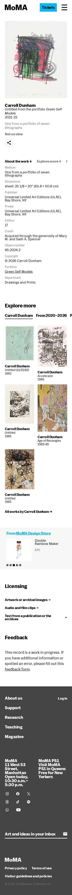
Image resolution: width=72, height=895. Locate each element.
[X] (30, 793)
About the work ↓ (18, 161)
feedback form (17, 669)
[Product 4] (17, 565)
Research (14, 717)
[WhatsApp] (8, 809)
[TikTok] (19, 801)
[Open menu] (64, 7)
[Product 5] (20, 565)
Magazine (14, 736)
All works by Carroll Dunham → (28, 511)
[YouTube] (19, 809)
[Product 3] (14, 565)
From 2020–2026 (51, 315)
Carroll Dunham (20, 105)
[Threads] (8, 801)
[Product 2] (11, 565)
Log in (62, 698)
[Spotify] (30, 801)
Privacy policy (16, 868)
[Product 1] (7, 565)
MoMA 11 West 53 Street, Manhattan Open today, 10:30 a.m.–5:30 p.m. (16, 772)
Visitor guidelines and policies (28, 876)
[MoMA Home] (16, 7)
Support (13, 707)
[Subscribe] (65, 833)
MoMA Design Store (33, 533)
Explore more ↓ (49, 161)
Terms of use (42, 868)
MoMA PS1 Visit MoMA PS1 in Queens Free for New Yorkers (52, 768)
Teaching (13, 726)
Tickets (48, 7)
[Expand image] (36, 59)
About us (13, 698)
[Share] (9, 142)
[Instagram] (8, 793)
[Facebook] (19, 793)
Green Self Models (19, 271)
